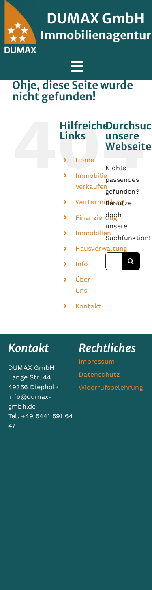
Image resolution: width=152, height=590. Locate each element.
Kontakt (88, 306)
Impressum (97, 361)
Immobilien (93, 233)
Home (84, 160)
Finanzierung (96, 217)
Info (81, 264)
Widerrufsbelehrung (111, 387)
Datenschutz (99, 374)
